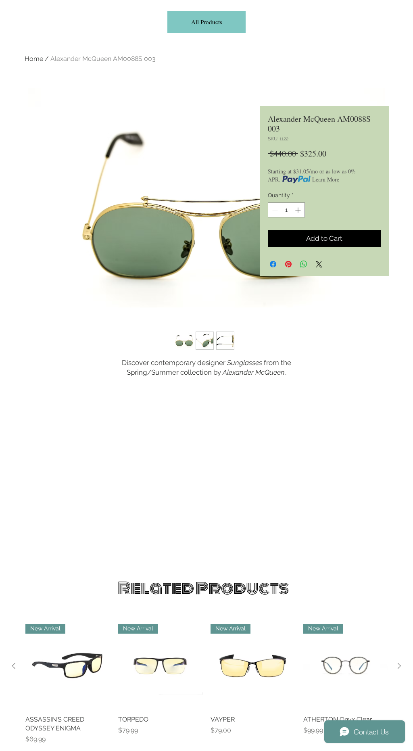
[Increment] (299, 210)
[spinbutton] (286, 210)
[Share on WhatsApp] (304, 264)
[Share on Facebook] (273, 264)
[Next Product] (399, 666)
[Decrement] (274, 210)
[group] (206, 684)
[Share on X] (319, 264)
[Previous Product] (14, 666)
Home (34, 59)
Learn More (325, 179)
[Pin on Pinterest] (288, 264)
